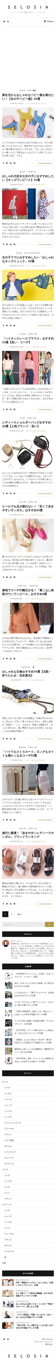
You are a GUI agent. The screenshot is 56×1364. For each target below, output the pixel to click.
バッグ (22, 418)
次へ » (20, 914)
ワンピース (32, 171)
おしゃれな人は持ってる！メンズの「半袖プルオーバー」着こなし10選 (34, 1305)
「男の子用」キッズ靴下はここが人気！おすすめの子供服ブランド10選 (34, 1326)
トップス (22, 334)
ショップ (8, 1105)
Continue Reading (44, 163)
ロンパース (9, 1158)
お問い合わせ (47, 1339)
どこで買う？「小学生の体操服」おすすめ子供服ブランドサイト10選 (34, 1294)
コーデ (7, 1087)
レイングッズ (10, 1152)
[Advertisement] (28, 56)
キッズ (22, 90)
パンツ (7, 1193)
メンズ (5, 1169)
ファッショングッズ (32, 253)
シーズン (8, 1093)
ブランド (8, 1134)
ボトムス (22, 747)
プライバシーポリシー (43, 1342)
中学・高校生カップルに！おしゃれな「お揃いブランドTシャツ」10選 (34, 1283)
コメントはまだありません (35, 103)
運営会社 (49, 1344)
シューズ (22, 502)
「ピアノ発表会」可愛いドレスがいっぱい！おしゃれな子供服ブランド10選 (34, 1315)
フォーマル (9, 1128)
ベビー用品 (32, 90)
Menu (50, 21)
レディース (32, 334)
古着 (4, 1263)
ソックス (8, 1111)
